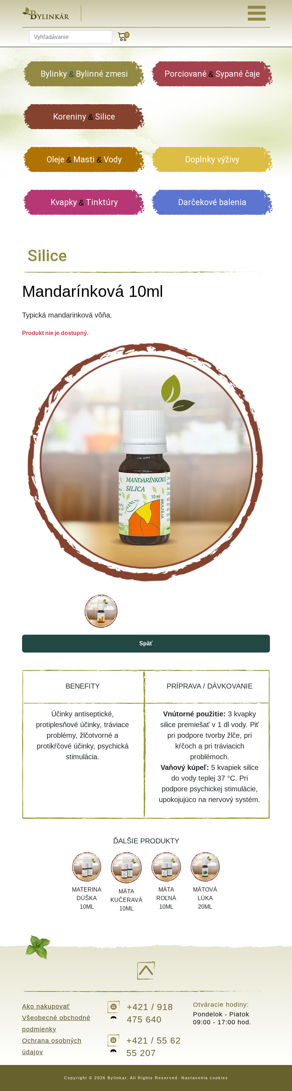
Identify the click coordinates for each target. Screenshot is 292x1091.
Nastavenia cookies (204, 1078)
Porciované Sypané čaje (212, 74)
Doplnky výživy (212, 159)
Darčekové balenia (212, 202)
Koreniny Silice (84, 117)
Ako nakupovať (46, 1006)
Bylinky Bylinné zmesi (84, 74)
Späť (146, 643)
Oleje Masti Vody (84, 159)
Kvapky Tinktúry (84, 202)
